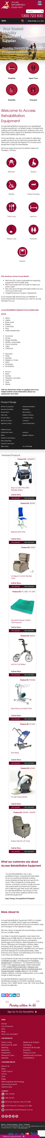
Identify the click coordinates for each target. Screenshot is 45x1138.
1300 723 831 (9, 1098)
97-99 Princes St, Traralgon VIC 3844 (18, 1106)
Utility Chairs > (5, 446)
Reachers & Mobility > (7, 409)
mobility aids (20, 971)
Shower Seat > (5, 412)
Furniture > (25, 432)
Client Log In (7, 1071)
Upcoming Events (9, 1084)
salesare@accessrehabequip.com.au (19, 1110)
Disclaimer (27, 1124)
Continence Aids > (28, 418)
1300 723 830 (32, 15)
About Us (5, 1066)
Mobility (4, 1058)
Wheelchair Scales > (7, 432)
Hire (3, 1029)
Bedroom (5, 1050)
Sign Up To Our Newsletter (21, 1011)
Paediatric (6, 1052)
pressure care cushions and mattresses (19, 967)
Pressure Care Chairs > (8, 443)
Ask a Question (15, 498)
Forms (4, 1074)
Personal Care (7, 1055)
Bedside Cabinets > (28, 435)
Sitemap (3, 1124)
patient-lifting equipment (17, 966)
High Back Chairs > (6, 423)
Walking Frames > (6, 429)
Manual (24, 960)
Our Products (7, 1026)
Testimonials (6, 1087)
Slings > (3, 435)
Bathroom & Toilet (9, 1045)
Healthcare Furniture (32, 1055)
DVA (3, 1076)
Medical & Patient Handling (31, 1043)
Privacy (21, 1124)
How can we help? (9, 1034)
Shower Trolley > (5, 418)
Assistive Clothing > (28, 415)
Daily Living (6, 1042)
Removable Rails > (6, 441)
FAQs (3, 1079)
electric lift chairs (18, 964)
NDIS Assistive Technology (12, 1081)
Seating (4, 1047)
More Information (29, 498)
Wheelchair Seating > (28, 406)
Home (4, 1023)
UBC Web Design (23, 1127)
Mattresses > (26, 409)
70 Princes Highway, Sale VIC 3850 (18, 1102)
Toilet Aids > (4, 415)
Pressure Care (29, 1052)
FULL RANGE (26, 446)
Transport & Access (31, 1047)
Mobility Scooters (9, 960)
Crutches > (25, 420)
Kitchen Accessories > (7, 406)
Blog (3, 1031)
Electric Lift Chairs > (6, 420)
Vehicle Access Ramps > (8, 438)
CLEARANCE (28, 1058)
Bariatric (27, 1050)
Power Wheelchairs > (28, 423)
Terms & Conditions (12, 1124)
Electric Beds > (26, 412)
